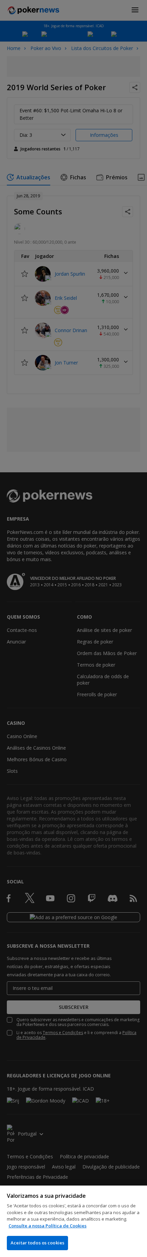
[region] (73, 1221)
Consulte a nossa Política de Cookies (47, 1226)
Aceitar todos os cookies (37, 1243)
